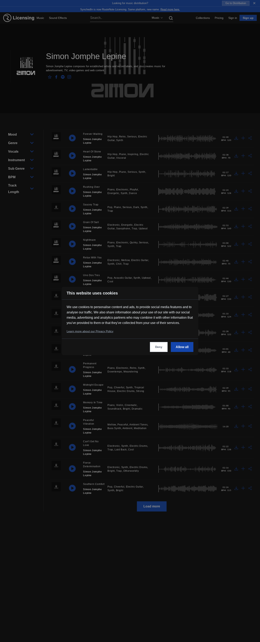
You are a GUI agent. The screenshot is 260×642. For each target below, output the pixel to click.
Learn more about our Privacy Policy (90, 331)
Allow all (182, 347)
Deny (158, 347)
